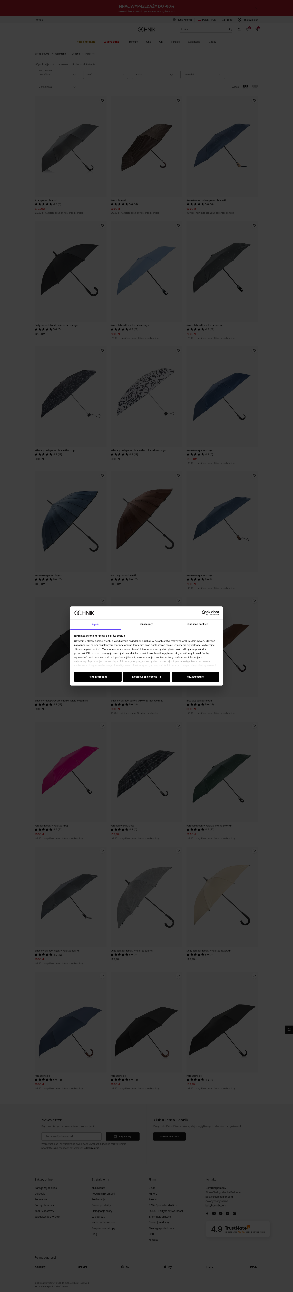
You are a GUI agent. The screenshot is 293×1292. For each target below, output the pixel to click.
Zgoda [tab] (96, 624)
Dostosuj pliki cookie (144, 676)
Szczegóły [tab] (146, 624)
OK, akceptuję (195, 676)
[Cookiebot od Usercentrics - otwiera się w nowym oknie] (204, 612)
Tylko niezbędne (97, 676)
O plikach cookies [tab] (197, 624)
